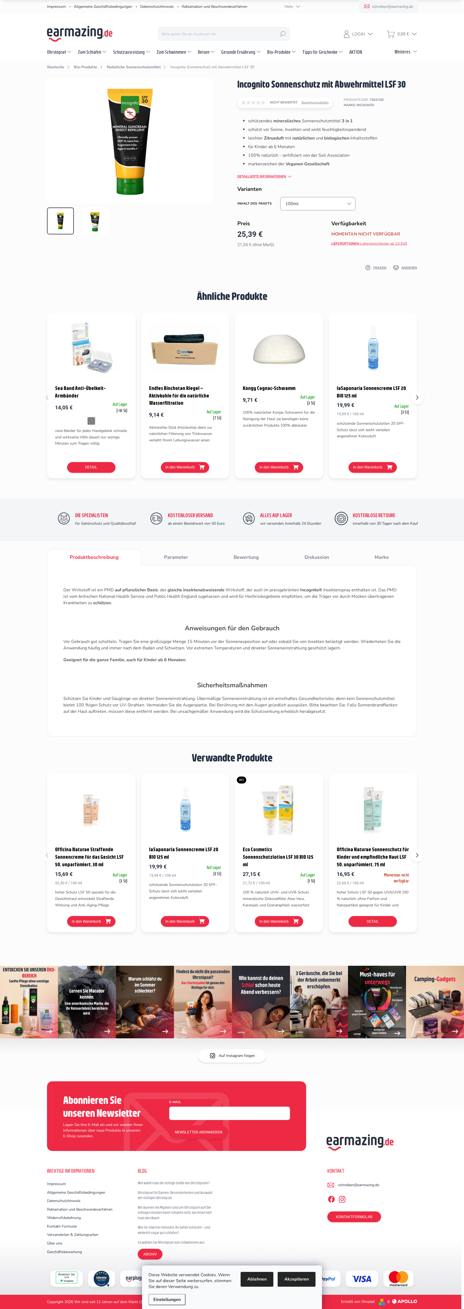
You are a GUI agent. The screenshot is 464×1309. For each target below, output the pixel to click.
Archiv (150, 1254)
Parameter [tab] (176, 557)
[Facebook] (331, 1198)
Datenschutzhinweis (157, 6)
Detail (91, 467)
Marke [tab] (382, 557)
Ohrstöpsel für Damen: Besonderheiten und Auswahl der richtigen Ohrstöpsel (175, 1195)
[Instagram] (342, 1198)
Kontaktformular (354, 1217)
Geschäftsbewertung (64, 1251)
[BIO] (279, 809)
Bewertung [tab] (246, 557)
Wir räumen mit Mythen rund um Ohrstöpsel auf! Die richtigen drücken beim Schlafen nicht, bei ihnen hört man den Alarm (175, 1212)
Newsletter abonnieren (198, 1132)
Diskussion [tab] (317, 557)
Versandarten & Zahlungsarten (72, 1234)
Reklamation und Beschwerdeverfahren (214, 6)
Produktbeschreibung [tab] (94, 557)
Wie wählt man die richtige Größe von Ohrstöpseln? (174, 1183)
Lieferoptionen (369, 243)
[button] (417, 397)
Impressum (56, 6)
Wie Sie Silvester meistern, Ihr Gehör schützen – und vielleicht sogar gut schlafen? (174, 1230)
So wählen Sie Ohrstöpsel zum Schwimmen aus (171, 1242)
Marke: (359, 105)
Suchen (282, 34)
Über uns (54, 1243)
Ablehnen (257, 1279)
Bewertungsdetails (315, 102)
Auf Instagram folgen (237, 1055)
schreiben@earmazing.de (358, 1185)
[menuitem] (60, 52)
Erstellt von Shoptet (358, 1301)
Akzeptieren (296, 1279)
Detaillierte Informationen (261, 176)
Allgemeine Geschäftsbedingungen (103, 6)
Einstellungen (167, 1300)
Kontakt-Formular (62, 1226)
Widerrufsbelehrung (64, 1217)
